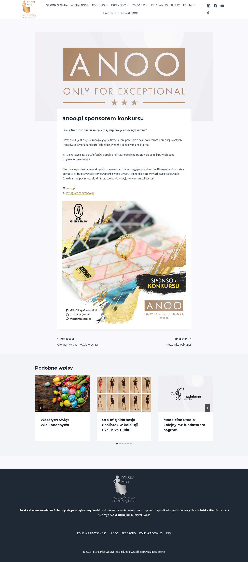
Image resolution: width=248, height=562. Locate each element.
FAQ (168, 533)
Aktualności (80, 5)
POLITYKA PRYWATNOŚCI (92, 533)
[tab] (117, 443)
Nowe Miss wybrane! (178, 342)
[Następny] (207, 408)
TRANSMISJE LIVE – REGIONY (120, 13)
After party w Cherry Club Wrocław (77, 342)
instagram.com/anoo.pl (80, 193)
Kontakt (189, 5)
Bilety (175, 5)
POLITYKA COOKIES (151, 533)
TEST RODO (128, 533)
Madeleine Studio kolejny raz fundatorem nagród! (184, 425)
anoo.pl (71, 188)
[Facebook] (215, 5)
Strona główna (57, 5)
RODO (114, 533)
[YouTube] (222, 5)
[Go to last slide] (40, 408)
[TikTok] (208, 12)
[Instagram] (208, 5)
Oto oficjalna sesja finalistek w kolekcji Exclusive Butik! (120, 425)
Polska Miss (159, 5)
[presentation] (62, 393)
